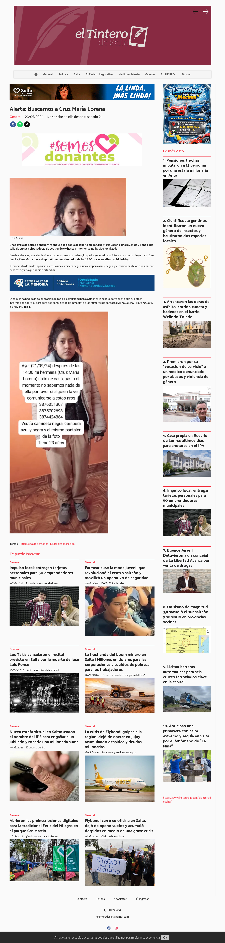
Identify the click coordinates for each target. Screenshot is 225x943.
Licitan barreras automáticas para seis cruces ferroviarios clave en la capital (185, 674)
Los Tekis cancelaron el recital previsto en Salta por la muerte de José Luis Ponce (44, 659)
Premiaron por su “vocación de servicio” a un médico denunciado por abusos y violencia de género (185, 371)
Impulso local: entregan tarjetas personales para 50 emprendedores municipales (41, 573)
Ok (165, 937)
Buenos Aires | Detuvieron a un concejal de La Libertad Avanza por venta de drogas (186, 558)
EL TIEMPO (168, 74)
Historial (100, 899)
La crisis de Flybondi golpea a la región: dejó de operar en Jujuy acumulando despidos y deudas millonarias (113, 739)
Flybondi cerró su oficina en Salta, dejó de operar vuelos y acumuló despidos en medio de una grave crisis (119, 825)
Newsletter (120, 899)
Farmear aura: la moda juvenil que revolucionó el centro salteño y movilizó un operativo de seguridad (117, 573)
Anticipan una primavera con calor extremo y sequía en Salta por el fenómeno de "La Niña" (186, 736)
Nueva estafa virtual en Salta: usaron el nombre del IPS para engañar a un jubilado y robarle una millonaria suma (44, 737)
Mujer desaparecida (62, 543)
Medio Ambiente (129, 74)
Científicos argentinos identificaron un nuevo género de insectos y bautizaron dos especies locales (185, 230)
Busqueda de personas (34, 543)
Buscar (186, 74)
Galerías (150, 74)
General (48, 74)
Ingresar (143, 899)
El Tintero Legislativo (99, 74)
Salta (77, 74)
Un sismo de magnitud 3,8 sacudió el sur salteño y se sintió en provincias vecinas (185, 615)
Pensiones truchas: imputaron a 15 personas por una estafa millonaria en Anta (185, 168)
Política (63, 74)
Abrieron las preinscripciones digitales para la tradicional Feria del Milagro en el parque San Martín (44, 825)
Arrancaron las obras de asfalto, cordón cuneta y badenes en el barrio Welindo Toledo (186, 309)
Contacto (81, 899)
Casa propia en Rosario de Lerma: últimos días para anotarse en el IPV (185, 440)
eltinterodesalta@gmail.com (112, 916)
